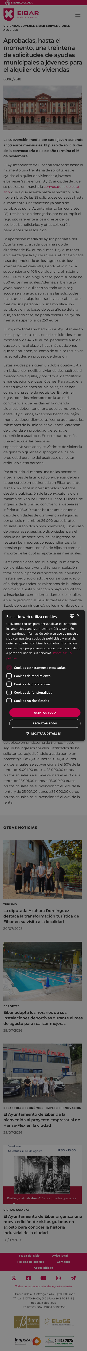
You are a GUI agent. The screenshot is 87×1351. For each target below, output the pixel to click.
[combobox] (72, 615)
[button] (43, 733)
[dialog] (43, 675)
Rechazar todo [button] (45, 723)
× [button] (78, 615)
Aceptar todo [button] (45, 712)
